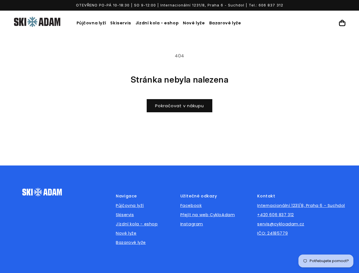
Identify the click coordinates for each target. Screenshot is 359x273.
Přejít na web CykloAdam (207, 215)
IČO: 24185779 (272, 233)
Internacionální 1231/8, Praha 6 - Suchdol (301, 205)
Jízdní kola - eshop (157, 23)
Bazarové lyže (225, 23)
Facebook (191, 205)
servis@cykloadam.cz (280, 224)
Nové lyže (194, 23)
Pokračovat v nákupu (179, 106)
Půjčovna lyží (91, 23)
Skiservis (120, 23)
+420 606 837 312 (275, 215)
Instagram (191, 224)
